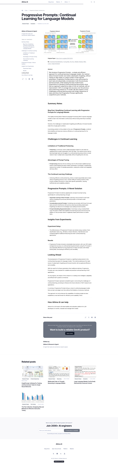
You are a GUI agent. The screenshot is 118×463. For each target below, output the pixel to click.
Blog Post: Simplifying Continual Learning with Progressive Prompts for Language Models (28, 46)
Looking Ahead (25, 72)
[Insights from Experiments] (47, 218)
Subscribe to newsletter (72, 430)
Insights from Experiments (28, 66)
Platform (58, 2)
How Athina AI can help (27, 75)
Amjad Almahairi (56, 63)
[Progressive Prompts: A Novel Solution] (47, 187)
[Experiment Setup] (47, 225)
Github (66, 2)
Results (24, 70)
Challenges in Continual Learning (29, 50)
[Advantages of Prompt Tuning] (47, 159)
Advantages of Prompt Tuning (30, 56)
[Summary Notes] (47, 102)
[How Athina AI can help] (47, 301)
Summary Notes (25, 41)
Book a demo (70, 333)
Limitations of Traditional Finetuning (29, 53)
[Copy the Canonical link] (23, 79)
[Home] (22, 10)
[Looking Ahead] (47, 254)
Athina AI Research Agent (29, 31)
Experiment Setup (27, 68)
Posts (26, 10)
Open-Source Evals (56, 448)
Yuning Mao (66, 61)
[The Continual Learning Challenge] (47, 173)
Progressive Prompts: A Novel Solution (29, 63)
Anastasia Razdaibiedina (56, 61)
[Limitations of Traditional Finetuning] (47, 145)
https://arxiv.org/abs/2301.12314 (64, 58)
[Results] (47, 239)
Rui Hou (72, 61)
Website (72, 448)
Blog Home (51, 2)
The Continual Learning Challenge (28, 59)
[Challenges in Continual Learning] (47, 138)
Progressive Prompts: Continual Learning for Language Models (37, 10)
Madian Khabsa (79, 61)
